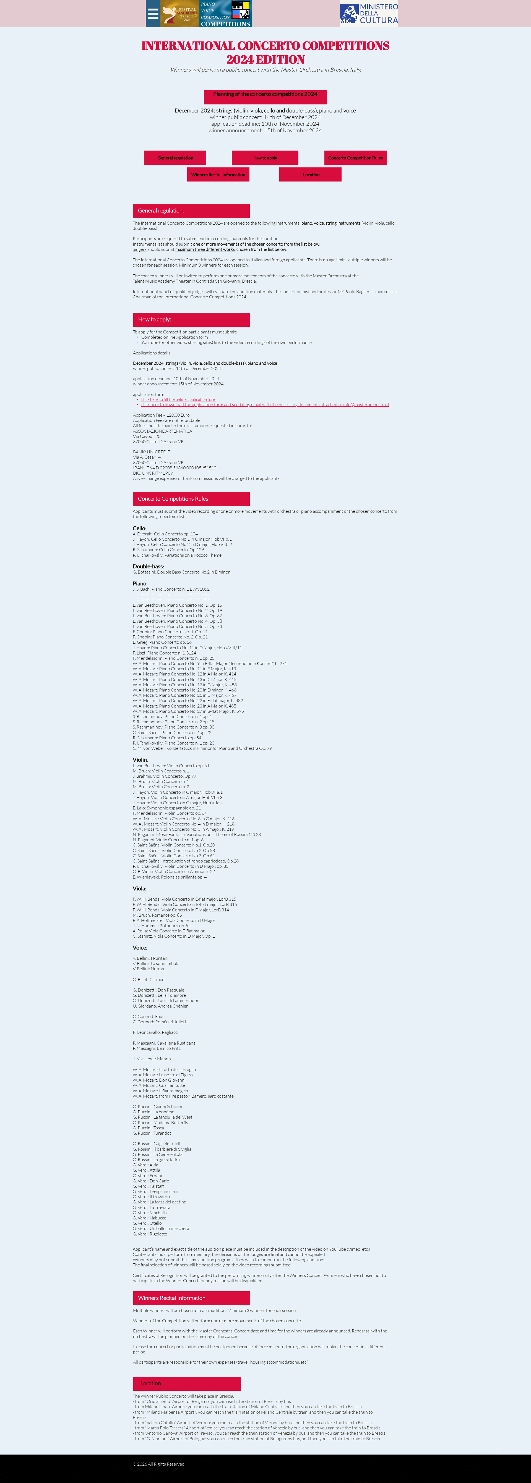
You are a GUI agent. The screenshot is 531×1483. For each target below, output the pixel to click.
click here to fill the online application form (178, 399)
